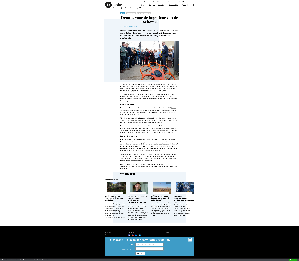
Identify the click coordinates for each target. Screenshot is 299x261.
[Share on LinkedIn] (133, 174)
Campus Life (173, 5)
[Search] (193, 5)
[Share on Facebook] (126, 174)
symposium (133, 13)
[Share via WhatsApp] (131, 174)
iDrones (173, 108)
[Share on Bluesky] (128, 174)
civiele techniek (146, 13)
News (143, 5)
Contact (192, 1)
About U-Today (182, 1)
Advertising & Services (170, 1)
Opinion (152, 5)
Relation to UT (127, 249)
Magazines (147, 1)
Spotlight (161, 5)
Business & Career (157, 1)
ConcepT (139, 13)
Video (184, 5)
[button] (190, 239)
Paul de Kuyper (133, 26)
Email (131, 245)
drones (128, 13)
